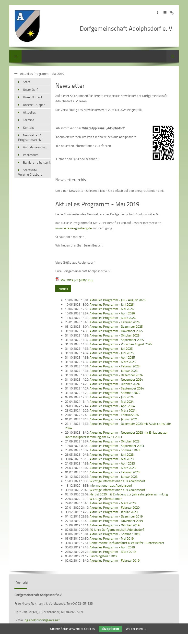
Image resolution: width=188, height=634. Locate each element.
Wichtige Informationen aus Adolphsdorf (117, 481)
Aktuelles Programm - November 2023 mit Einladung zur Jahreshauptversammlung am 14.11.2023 (116, 434)
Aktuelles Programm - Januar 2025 (114, 370)
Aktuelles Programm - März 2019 (113, 551)
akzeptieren (110, 629)
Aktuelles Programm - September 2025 (117, 339)
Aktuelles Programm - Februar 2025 (115, 366)
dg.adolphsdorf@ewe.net (42, 620)
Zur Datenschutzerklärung (165, 13)
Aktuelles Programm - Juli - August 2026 (117, 300)
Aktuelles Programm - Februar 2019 (115, 560)
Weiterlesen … (136, 628)
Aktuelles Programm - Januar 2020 (114, 512)
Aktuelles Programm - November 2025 (116, 331)
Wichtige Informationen (106, 498)
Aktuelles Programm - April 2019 (112, 547)
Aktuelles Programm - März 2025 (113, 362)
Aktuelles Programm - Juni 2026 (112, 304)
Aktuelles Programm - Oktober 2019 (115, 525)
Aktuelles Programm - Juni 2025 (112, 353)
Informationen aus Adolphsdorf (111, 485)
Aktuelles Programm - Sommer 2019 (115, 534)
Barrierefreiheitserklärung (37, 162)
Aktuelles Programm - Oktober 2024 (115, 384)
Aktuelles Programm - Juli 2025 (111, 348)
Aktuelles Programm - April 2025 (112, 357)
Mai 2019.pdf (76, 280)
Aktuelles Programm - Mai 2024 (112, 401)
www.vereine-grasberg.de (73, 228)
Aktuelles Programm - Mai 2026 (112, 309)
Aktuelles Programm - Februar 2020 (115, 507)
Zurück (63, 288)
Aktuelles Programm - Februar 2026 (115, 322)
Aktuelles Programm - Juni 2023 (112, 454)
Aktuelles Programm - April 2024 (112, 406)
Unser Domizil (32, 97)
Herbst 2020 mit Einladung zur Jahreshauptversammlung (129, 494)
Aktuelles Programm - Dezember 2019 (116, 516)
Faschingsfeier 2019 (103, 556)
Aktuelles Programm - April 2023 (112, 463)
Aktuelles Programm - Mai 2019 (112, 538)
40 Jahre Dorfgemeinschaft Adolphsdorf (117, 529)
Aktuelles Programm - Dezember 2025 (116, 326)
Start (26, 82)
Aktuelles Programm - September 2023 (117, 445)
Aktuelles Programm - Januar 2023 (114, 476)
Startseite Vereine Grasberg (30, 172)
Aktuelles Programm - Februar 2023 (115, 472)
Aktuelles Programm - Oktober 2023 (115, 441)
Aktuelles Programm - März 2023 (113, 468)
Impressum (30, 155)
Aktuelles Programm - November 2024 (116, 379)
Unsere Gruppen (34, 105)
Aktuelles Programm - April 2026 (112, 313)
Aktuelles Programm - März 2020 (113, 503)
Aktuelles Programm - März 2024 (113, 410)
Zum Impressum (157, 13)
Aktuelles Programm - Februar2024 (114, 415)
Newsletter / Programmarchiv (29, 137)
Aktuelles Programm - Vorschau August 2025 (121, 344)
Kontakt (28, 127)
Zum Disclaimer (172, 13)
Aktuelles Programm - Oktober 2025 (115, 335)
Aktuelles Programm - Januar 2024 (114, 419)
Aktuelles (29, 112)
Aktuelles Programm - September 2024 (117, 388)
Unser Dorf (30, 89)
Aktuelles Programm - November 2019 (116, 520)
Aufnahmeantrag (35, 147)
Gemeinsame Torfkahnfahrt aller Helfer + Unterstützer (127, 543)
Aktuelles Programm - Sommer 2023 (115, 450)
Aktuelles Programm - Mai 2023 (112, 459)
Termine (28, 120)
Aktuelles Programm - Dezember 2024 (116, 375)
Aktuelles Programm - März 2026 (113, 317)
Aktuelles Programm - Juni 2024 (112, 397)
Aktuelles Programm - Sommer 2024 (115, 392)
